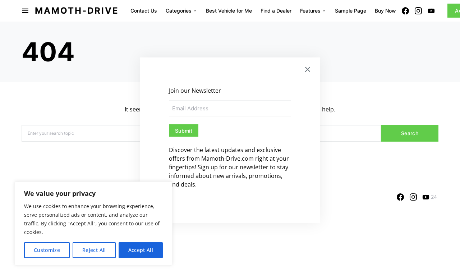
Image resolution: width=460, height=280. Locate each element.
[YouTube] (431, 10)
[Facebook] (405, 10)
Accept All (140, 250)
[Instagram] (418, 10)
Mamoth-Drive (77, 10)
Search (409, 133)
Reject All (94, 250)
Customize (47, 250)
